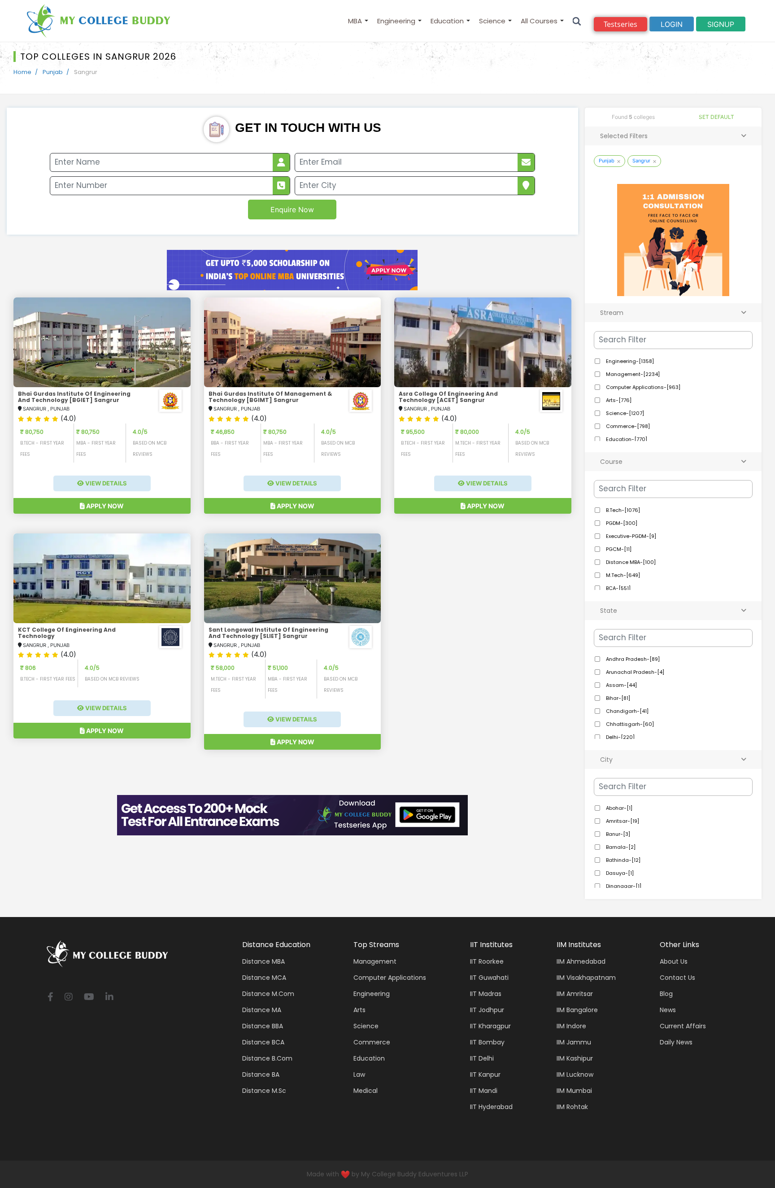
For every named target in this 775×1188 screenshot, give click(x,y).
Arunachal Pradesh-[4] (634, 672)
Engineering (396, 21)
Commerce (371, 1042)
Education (447, 21)
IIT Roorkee (487, 961)
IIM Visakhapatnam (586, 977)
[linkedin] (109, 997)
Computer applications (389, 977)
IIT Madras (485, 993)
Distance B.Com (267, 1058)
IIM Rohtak (572, 1106)
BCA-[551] (618, 588)
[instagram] (69, 997)
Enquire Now (292, 209)
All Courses (539, 21)
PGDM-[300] (621, 523)
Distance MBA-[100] (630, 562)
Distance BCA (263, 1042)
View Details (105, 483)
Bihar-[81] (617, 698)
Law (359, 1074)
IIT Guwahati (489, 977)
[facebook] (50, 997)
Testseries (620, 24)
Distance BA (260, 1074)
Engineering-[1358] (629, 361)
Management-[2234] (632, 374)
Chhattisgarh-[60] (629, 724)
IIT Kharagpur (490, 1026)
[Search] (577, 20)
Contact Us (677, 977)
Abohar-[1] (618, 808)
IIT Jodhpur (487, 1009)
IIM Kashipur (575, 1058)
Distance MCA (264, 977)
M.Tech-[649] (622, 575)
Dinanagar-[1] (623, 886)
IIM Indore (571, 1026)
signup (720, 24)
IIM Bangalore (577, 1009)
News (668, 1009)
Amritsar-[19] (622, 821)
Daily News (676, 1042)
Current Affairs (683, 1026)
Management (374, 961)
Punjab (53, 72)
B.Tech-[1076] (622, 510)
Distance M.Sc (264, 1090)
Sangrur (641, 160)
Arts (359, 1009)
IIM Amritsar (575, 993)
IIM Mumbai (574, 1090)
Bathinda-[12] (622, 860)
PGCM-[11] (618, 549)
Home (22, 72)
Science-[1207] (624, 413)
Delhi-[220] (620, 737)
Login (672, 24)
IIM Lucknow (575, 1074)
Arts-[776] (618, 400)
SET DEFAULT (716, 117)
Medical (365, 1090)
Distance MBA (263, 961)
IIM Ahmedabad (581, 961)
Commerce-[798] (627, 426)
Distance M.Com (268, 993)
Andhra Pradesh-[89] (632, 659)
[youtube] (89, 997)
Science (492, 21)
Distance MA (261, 1009)
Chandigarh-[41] (627, 711)
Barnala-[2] (620, 847)
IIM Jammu (574, 1042)
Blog (666, 993)
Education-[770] (626, 439)
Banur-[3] (617, 834)
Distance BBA (262, 1026)
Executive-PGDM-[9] (630, 536)
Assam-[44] (621, 685)
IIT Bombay (487, 1042)
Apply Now (104, 506)
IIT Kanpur (485, 1074)
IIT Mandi (483, 1090)
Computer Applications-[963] (642, 387)
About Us (674, 961)
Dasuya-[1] (619, 873)
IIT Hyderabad (491, 1106)
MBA (355, 21)
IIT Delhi (482, 1058)
